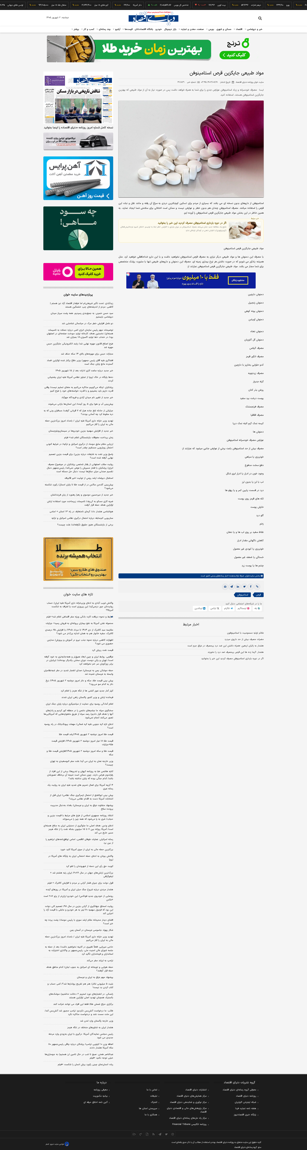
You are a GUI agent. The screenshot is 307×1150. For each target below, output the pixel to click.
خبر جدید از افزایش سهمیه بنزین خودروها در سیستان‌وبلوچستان (81, 431)
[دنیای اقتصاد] (153, 18)
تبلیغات (153, 1096)
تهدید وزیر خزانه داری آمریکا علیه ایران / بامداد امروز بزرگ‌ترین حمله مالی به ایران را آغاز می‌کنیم (79, 422)
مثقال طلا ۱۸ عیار (36, 5)
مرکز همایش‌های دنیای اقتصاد (192, 1096)
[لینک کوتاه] (257, 587)
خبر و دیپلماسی (254, 29)
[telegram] (231, 587)
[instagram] (172, 1134)
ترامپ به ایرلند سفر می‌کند (100, 960)
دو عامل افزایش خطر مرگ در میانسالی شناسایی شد (87, 323)
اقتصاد (239, 29)
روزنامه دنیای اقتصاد (246, 1096)
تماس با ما (152, 1090)
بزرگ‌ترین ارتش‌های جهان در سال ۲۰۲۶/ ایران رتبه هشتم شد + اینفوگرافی (81, 874)
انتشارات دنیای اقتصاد (196, 1090)
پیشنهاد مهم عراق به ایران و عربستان (95, 977)
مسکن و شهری (223, 29)
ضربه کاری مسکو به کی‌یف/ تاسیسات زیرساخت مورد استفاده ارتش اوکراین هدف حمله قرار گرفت (80, 503)
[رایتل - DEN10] (78, 271)
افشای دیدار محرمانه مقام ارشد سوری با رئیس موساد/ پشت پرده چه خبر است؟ (79, 921)
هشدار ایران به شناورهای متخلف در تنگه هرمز (90, 1027)
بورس (211, 29)
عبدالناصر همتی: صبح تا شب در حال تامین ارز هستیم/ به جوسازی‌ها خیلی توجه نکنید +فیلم (79, 1056)
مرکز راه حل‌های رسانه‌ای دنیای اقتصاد (188, 1118)
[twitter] (244, 587)
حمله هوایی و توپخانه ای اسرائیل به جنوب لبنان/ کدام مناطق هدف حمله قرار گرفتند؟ (79, 969)
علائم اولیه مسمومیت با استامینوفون (245, 633)
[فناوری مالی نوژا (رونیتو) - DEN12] (78, 559)
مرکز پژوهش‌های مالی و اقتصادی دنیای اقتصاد (187, 1110)
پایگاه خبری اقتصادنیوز (245, 1115)
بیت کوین (199, 5)
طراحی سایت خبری (57, 1144)
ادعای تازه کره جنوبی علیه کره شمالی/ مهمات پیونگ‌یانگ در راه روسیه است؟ (78, 726)
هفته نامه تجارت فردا (245, 1108)
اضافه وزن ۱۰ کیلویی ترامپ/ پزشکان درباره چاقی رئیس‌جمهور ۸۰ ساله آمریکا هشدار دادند (80, 1046)
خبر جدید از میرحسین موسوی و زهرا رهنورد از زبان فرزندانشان (82, 495)
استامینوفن (242, 595)
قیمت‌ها (128, 29)
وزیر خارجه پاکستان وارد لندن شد (96, 1021)
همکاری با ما (151, 1115)
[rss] (153, 1134)
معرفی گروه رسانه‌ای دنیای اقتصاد (239, 1090)
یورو (265, 5)
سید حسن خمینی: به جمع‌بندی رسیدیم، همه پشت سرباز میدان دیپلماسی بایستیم (82, 315)
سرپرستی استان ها (148, 1108)
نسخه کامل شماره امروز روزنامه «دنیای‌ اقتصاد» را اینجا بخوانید (78, 128)
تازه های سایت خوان (78, 594)
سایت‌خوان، (249, 575)
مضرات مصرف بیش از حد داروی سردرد (244, 639)
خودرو (158, 29)
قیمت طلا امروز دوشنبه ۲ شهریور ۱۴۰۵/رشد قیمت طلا (86, 734)
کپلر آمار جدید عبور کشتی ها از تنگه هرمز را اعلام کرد (87, 691)
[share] (147, 1134)
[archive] (134, 1134)
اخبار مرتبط (191, 624)
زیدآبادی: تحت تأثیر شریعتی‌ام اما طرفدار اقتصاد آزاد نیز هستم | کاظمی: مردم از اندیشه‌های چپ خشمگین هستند (81, 305)
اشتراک (154, 1102)
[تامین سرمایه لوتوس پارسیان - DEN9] (78, 228)
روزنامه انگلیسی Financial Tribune (189, 1124)
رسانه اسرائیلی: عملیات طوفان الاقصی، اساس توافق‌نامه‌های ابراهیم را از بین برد (79, 841)
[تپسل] (128, 274)
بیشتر (76, 29)
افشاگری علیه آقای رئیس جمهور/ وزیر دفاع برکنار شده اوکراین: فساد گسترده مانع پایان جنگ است (80, 362)
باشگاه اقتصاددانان (144, 29)
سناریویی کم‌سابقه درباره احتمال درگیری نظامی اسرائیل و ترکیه (82, 518)
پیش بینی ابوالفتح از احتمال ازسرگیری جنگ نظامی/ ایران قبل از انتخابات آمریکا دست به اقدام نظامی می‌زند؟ (81, 797)
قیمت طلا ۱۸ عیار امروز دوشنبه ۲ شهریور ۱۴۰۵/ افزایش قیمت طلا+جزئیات (82, 742)
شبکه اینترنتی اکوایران (245, 1102)
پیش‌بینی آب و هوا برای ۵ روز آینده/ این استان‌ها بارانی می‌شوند (80, 404)
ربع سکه (297, 5)
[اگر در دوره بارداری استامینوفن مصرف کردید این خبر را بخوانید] (245, 231)
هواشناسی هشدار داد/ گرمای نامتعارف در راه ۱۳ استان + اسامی (81, 511)
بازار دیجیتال (170, 29)
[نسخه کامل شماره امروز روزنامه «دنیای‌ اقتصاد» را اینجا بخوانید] (78, 98)
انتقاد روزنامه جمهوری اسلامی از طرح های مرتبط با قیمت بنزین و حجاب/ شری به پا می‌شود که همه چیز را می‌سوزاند (80, 817)
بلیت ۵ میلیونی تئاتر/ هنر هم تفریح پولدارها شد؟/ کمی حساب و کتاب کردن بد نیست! (80, 985)
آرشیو (117, 29)
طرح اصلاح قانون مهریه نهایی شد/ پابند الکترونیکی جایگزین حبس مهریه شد (80, 345)
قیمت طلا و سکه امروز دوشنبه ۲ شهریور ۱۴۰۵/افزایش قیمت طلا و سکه (80, 753)
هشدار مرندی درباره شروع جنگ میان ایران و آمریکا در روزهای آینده (79, 889)
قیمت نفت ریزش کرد (102, 650)
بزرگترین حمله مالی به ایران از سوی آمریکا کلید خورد (86, 849)
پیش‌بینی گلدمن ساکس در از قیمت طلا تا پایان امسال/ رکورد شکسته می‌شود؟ (79, 486)
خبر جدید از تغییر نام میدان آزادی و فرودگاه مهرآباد (87, 397)
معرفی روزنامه (101, 1090)
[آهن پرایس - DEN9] (78, 178)
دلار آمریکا (114, 5)
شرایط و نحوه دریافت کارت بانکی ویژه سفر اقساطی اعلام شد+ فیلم (79, 617)
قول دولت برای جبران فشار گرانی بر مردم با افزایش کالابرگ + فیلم (80, 883)
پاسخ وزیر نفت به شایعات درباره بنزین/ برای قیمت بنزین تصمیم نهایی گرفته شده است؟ (81, 456)
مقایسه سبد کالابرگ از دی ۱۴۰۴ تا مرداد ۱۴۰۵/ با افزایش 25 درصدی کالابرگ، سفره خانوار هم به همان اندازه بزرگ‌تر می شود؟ (79, 631)
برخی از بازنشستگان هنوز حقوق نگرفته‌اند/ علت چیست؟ (85, 525)
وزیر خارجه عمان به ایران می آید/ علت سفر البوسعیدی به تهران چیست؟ (81, 763)
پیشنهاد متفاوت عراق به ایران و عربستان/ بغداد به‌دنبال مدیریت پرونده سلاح (81, 807)
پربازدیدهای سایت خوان (78, 295)
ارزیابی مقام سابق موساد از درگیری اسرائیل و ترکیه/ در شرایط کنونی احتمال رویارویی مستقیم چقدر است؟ (79, 446)
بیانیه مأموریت (100, 1096)
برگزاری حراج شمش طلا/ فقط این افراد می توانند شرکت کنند (83, 1004)
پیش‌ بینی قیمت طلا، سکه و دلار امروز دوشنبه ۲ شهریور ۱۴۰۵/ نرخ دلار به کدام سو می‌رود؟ (79, 682)
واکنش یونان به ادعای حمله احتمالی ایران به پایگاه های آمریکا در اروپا (80, 858)
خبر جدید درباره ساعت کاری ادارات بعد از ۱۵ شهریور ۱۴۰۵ (84, 370)
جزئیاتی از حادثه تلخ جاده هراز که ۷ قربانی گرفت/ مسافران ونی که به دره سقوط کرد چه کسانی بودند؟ (78, 412)
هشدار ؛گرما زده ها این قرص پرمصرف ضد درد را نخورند (236, 652)
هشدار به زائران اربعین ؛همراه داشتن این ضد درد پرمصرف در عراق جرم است (225, 646)
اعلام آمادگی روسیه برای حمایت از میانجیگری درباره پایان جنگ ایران (79, 704)
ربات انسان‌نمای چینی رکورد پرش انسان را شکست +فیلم (85, 1064)
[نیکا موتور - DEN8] (78, 141)
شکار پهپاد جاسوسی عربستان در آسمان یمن (91, 930)
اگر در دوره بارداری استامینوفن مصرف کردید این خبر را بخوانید (192, 223)
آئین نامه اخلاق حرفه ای (96, 1102)
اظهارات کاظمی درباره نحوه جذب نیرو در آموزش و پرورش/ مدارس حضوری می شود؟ (80, 641)
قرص (258, 595)
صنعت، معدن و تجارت (192, 29)
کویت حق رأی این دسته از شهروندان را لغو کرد (89, 866)
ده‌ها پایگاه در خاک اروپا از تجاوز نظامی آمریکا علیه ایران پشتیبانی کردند (80, 379)
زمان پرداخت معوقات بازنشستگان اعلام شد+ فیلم (88, 437)
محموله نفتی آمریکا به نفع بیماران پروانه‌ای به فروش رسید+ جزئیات (79, 623)
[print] (225, 587)
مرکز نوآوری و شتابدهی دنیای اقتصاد (188, 1102)
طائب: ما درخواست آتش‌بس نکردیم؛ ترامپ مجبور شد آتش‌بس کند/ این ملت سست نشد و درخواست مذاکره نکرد (79, 1012)
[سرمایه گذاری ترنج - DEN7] (153, 49)
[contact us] (140, 1134)
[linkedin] (238, 587)
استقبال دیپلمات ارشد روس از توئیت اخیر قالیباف (88, 478)
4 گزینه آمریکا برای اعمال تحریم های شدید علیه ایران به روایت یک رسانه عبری (80, 787)
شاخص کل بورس (158, 5)
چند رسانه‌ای (104, 29)
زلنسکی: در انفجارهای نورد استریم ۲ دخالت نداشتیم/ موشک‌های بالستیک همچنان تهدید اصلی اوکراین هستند (81, 995)
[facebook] (251, 587)
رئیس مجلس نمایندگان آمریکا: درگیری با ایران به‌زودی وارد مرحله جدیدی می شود (81, 1035)
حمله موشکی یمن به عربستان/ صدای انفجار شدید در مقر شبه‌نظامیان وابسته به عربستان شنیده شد (78, 672)
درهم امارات (233, 5)
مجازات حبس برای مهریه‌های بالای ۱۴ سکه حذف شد (87, 354)
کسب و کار (88, 29)
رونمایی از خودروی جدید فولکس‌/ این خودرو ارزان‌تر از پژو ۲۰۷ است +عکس (78, 898)
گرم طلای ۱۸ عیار (79, 5)
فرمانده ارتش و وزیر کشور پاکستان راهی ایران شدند (87, 697)
